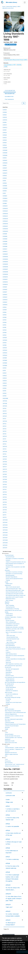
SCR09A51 (5, 226)
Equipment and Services (11, 752)
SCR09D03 (5, 259)
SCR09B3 (5, 238)
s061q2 (8, 815)
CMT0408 (5, 540)
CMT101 (4, 489)
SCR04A (5, 145)
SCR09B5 (5, 244)
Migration (7, 602)
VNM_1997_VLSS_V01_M (7, 8)
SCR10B (4, 317)
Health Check (9, 583)
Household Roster (9, 555)
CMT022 (5, 421)
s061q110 (8, 894)
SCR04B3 (5, 152)
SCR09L (5, 312)
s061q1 (8, 806)
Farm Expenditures (10, 645)
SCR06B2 (5, 188)
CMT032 (5, 441)
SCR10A (4, 314)
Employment (8, 585)
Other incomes (8, 692)
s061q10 (8, 885)
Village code (9, 802)
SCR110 (4, 390)
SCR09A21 (5, 211)
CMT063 (5, 464)
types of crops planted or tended (14, 632)
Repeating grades (10, 575)
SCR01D (4, 130)
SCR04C (5, 157)
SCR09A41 (5, 221)
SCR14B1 (5, 357)
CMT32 (4, 444)
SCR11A (4, 325)
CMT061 (5, 459)
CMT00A (5, 400)
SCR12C (5, 335)
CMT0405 (5, 532)
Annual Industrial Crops (12, 637)
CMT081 (5, 474)
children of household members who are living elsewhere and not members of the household (16, 563)
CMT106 (5, 502)
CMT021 (5, 416)
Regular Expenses (10, 680)
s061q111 (8, 904)
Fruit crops (9, 640)
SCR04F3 (5, 173)
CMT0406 (5, 535)
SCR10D (4, 322)
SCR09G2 (5, 299)
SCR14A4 (5, 355)
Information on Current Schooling (14, 573)
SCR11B (4, 327)
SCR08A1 (5, 195)
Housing (7, 603)
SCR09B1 (5, 233)
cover (6, 707)
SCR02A (5, 132)
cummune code (10, 795)
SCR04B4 (5, 155)
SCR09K (5, 309)
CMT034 (5, 451)
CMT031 (5, 436)
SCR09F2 (5, 294)
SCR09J (5, 307)
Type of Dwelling (10, 605)
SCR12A (4, 330)
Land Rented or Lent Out (12, 625)
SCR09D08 (5, 271)
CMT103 (5, 494)
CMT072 (5, 469)
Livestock (8, 652)
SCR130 (4, 395)
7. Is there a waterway (12, 859)
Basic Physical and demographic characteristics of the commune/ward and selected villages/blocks (15, 712)
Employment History (10, 598)
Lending (8, 700)
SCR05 (4, 180)
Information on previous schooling (14, 571)
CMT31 (4, 438)
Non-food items (9, 762)
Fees (6, 756)
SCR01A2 (5, 120)
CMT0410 (5, 545)
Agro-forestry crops (11, 642)
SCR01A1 (5, 117)
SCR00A (5, 109)
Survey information (9, 709)
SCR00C (5, 114)
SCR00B (5, 112)
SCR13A (4, 342)
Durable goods (9, 689)
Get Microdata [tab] (10, 99)
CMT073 (5, 471)
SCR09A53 (5, 231)
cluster (8, 799)
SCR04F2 (5, 170)
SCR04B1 (5, 147)
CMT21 (4, 418)
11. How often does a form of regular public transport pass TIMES (13, 898)
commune (9, 793)
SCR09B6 (5, 246)
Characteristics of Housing (12, 608)
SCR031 (4, 373)
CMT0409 (5, 542)
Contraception (9, 615)
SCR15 (4, 370)
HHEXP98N (5, 398)
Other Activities (9, 600)
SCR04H (5, 178)
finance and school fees (11, 742)
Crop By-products (10, 643)
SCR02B (5, 135)
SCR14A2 (5, 350)
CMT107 (5, 504)
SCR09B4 (5, 241)
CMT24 (4, 428)
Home (3, 6)
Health (6, 582)
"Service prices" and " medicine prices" (14, 764)
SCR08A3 (5, 201)
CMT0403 (5, 527)
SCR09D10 (5, 276)
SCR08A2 (5, 198)
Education (7, 570)
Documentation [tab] (9, 96)
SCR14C (5, 368)
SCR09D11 (5, 279)
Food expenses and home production (14, 677)
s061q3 (8, 824)
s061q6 (8, 848)
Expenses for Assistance (12, 690)
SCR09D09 (5, 274)
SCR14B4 (5, 365)
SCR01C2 (5, 127)
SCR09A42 (5, 223)
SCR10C (5, 319)
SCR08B (5, 203)
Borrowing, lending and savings (12, 697)
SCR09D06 (5, 266)
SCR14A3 (5, 352)
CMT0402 (5, 525)
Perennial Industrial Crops (13, 638)
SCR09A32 (5, 218)
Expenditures (9, 672)
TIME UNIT (9, 907)
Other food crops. (11, 635)
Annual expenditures (11, 687)
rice (7, 633)
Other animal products (11, 654)
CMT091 (5, 484)
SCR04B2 (5, 150)
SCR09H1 (5, 302)
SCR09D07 (5, 269)
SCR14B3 (5, 363)
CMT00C (5, 406)
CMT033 (5, 446)
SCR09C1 (5, 249)
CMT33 (4, 449)
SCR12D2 (5, 340)
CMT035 (5, 456)
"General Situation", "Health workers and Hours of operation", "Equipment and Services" (15, 749)
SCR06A (5, 183)
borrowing (8, 699)
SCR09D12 (5, 282)
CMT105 (5, 499)
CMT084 (5, 482)
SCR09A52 (5, 228)
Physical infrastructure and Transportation (15, 724)
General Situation (9, 734)
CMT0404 (5, 530)
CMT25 (4, 431)
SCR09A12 (5, 208)
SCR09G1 (5, 297)
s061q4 (8, 830)
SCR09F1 (5, 292)
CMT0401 (5, 522)
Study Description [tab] (10, 90)
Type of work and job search (13, 587)
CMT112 (4, 517)
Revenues (8, 674)
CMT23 (4, 426)
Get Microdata (11, 44)
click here (23, 949)
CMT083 (5, 479)
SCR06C (5, 190)
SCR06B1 (5, 185)
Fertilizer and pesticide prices (12, 766)
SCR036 (5, 385)
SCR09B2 (5, 236)
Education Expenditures (11, 576)
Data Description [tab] (9, 93)
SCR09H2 (5, 304)
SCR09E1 (5, 287)
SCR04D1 (5, 160)
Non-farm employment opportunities (14, 719)
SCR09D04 (5, 261)
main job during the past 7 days (13, 588)
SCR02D (5, 140)
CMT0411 (5, 547)
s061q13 (8, 920)
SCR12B (4, 332)
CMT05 (4, 408)
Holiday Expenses (10, 679)
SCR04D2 (5, 163)
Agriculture (7, 720)
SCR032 (5, 375)
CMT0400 (5, 520)
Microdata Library (11, 2)
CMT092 (5, 487)
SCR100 (4, 388)
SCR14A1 (5, 347)
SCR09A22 (5, 213)
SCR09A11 (5, 206)
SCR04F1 (5, 168)
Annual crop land (10, 620)
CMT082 (5, 476)
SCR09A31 (5, 216)
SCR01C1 (5, 125)
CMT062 (5, 461)
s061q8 (8, 863)
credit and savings (9, 722)
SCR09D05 (5, 264)
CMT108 (5, 507)
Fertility (6, 612)
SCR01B (4, 122)
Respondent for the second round (13, 610)
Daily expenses (9, 685)
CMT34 (4, 454)
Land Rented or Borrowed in (12, 623)
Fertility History (9, 613)
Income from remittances (12, 694)
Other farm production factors (13, 647)
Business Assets (10, 675)
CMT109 (5, 509)
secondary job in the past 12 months (14, 593)
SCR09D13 (5, 284)
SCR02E (5, 142)
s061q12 (8, 911)
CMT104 (5, 497)
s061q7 (8, 856)
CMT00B (5, 403)
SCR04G (5, 175)
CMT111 (4, 514)
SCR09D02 (5, 256)
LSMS (18, 6)
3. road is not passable (12, 826)
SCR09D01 (5, 254)
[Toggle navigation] (24, 2)
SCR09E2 (5, 289)
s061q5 (8, 839)
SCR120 (4, 393)
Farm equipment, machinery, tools (14, 664)
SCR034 (5, 380)
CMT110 (4, 512)
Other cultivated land (11, 622)
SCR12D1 (5, 337)
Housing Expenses (10, 607)
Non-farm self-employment (12, 669)
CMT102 (5, 492)
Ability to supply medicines (11, 754)
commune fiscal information (12, 725)
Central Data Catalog (11, 6)
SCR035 (5, 383)
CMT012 (5, 413)
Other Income (9, 695)
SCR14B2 (5, 360)
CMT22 (4, 423)
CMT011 (4, 411)
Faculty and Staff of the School (12, 735)
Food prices (8, 761)
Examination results (9, 740)
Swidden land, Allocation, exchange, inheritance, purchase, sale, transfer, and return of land (15, 629)
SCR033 (5, 378)
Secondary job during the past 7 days (15, 590)
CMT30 (4, 433)
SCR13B (4, 345)
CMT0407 (5, 537)
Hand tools (8, 662)
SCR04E (5, 165)
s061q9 (8, 872)
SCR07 (4, 193)
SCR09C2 (5, 251)
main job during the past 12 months (14, 592)
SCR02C (5, 137)
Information (8, 670)
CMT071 (5, 466)
